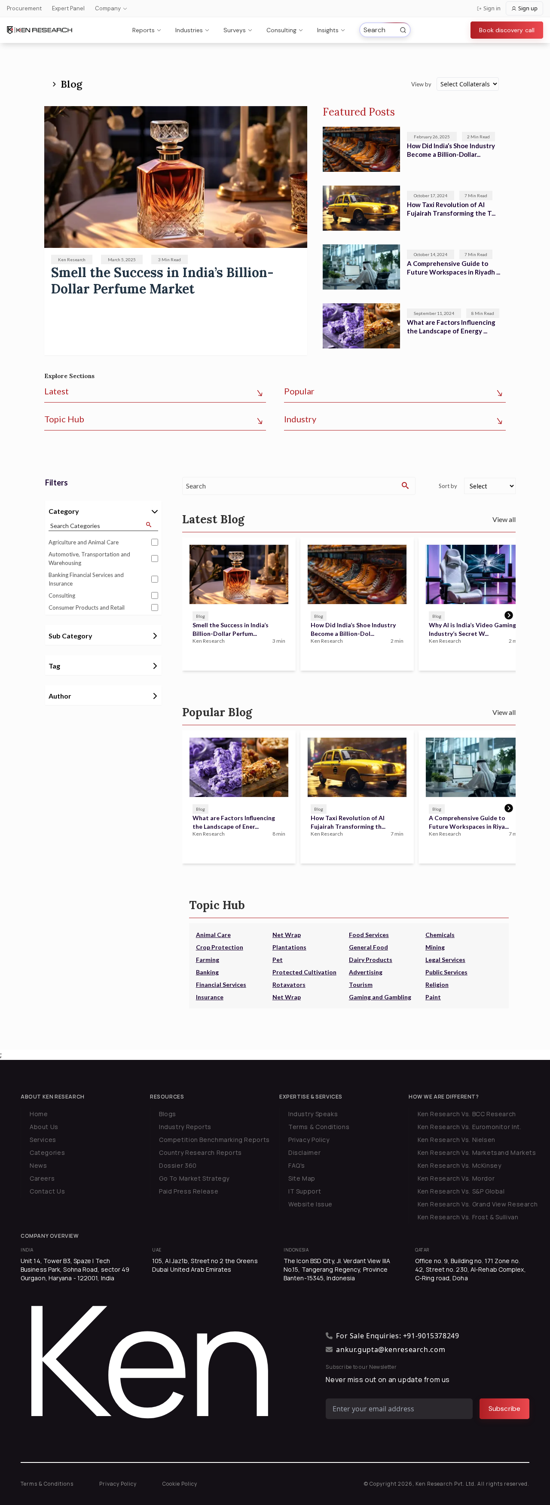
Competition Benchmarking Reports (214, 1140)
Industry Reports (185, 1127)
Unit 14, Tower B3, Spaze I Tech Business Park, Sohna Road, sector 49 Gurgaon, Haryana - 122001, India (75, 1269)
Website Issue (310, 1204)
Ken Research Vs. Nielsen (456, 1140)
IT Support (304, 1191)
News (38, 1165)
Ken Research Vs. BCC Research (467, 1114)
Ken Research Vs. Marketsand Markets (477, 1152)
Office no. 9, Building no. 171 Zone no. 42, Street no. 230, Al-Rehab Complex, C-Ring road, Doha (470, 1269)
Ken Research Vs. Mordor (456, 1178)
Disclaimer (304, 1152)
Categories (47, 1152)
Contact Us (47, 1191)
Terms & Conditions (318, 1127)
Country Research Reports (200, 1152)
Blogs (167, 1114)
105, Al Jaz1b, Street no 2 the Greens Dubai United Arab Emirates (205, 1265)
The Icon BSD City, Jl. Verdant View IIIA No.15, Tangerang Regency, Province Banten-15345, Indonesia (337, 1269)
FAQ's (296, 1165)
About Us (44, 1127)
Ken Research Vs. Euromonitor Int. (469, 1127)
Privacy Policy (309, 1140)
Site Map (301, 1178)
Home (39, 1114)
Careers (42, 1178)
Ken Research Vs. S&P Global (461, 1191)
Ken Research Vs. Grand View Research (478, 1204)
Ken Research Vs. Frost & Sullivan (468, 1217)
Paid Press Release (188, 1191)
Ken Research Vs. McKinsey (459, 1165)
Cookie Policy (179, 1483)
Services (43, 1140)
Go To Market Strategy (194, 1178)
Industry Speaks (313, 1114)
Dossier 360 (178, 1165)
